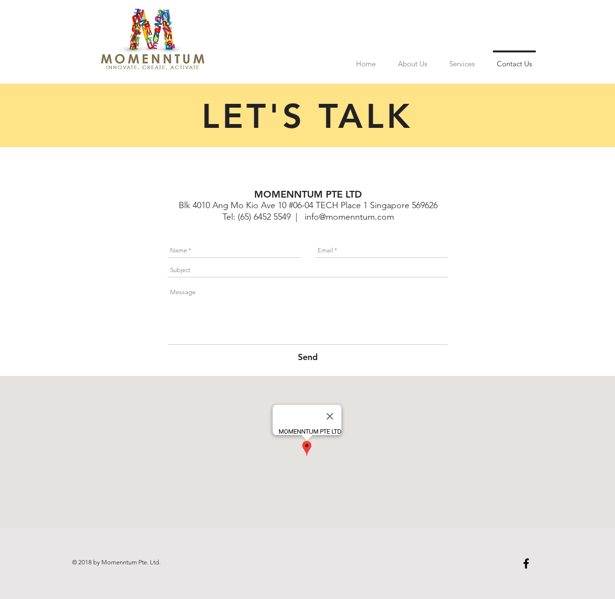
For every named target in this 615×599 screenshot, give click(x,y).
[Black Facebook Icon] (526, 563)
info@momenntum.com (349, 217)
